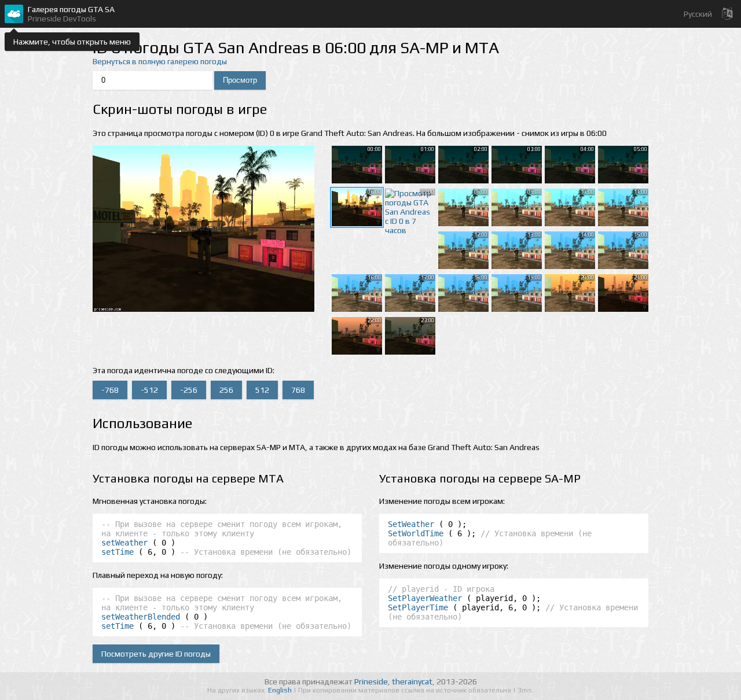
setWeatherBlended (140, 616)
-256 (188, 390)
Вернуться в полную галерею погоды (160, 61)
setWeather (124, 542)
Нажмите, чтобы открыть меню (72, 41)
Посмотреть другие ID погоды (156, 653)
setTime (117, 552)
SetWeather (411, 524)
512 (262, 390)
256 (226, 390)
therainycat (412, 681)
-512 (149, 390)
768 (298, 390)
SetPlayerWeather (425, 598)
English (281, 690)
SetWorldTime (415, 533)
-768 (110, 390)
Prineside (371, 681)
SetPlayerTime (418, 607)
